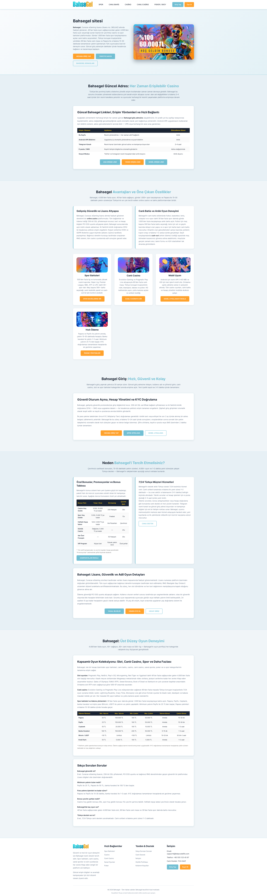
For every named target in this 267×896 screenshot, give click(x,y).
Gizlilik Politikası (142, 862)
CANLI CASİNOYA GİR (133, 299)
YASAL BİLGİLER (114, 611)
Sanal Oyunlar (109, 862)
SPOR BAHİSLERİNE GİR (92, 299)
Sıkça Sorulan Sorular (144, 851)
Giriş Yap (178, 4)
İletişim (138, 858)
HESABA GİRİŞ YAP (83, 56)
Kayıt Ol (185, 867)
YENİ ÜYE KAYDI (105, 56)
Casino (107, 855)
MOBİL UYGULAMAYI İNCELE (175, 299)
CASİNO (128, 4)
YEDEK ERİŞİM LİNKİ (132, 162)
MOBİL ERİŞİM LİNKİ (156, 162)
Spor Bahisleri (109, 851)
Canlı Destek (140, 855)
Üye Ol (189, 4)
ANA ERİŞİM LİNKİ (110, 162)
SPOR (101, 4)
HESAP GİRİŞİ (154, 611)
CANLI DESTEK (147, 524)
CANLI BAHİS (114, 4)
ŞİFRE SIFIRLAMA (133, 433)
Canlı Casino (109, 858)
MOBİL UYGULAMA (155, 433)
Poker (106, 866)
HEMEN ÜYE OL (135, 611)
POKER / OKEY (160, 4)
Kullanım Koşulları (142, 866)
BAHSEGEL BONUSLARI (85, 63)
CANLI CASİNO (143, 4)
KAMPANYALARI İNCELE (89, 558)
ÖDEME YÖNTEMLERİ (92, 353)
